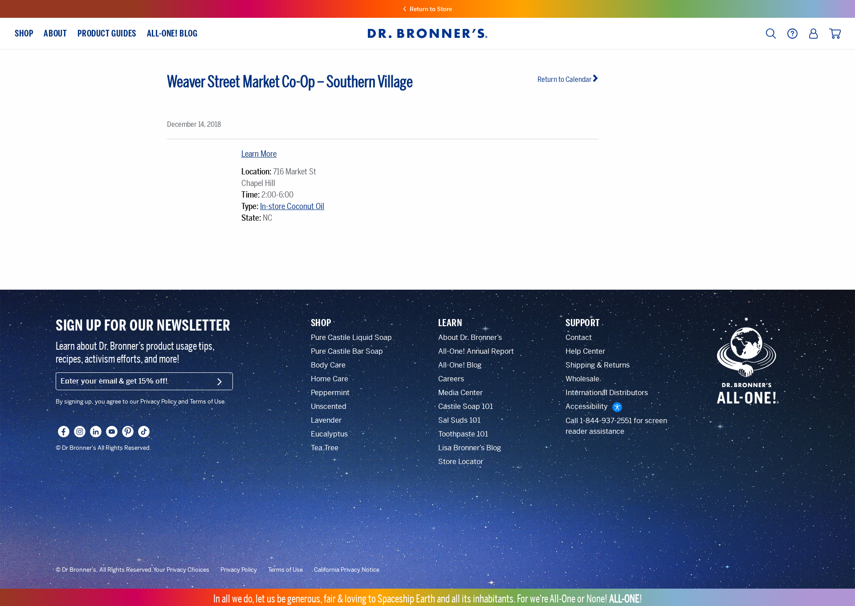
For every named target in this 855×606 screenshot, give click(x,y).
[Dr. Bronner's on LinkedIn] (96, 432)
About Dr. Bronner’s (470, 337)
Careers (451, 379)
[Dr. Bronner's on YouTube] (112, 432)
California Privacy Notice (346, 570)
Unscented (328, 406)
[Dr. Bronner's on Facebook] (64, 432)
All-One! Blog (459, 365)
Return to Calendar (564, 79)
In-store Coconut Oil (292, 206)
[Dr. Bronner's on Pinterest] (128, 432)
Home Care (329, 379)
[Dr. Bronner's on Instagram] (80, 432)
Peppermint (330, 392)
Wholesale (582, 379)
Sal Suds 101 (459, 420)
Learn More (259, 154)
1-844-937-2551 (606, 420)
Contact (579, 337)
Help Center (585, 351)
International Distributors (607, 392)
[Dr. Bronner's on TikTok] (144, 432)
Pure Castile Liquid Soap (351, 337)
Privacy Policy (238, 570)
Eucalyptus (329, 434)
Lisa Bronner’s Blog (469, 447)
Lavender (326, 420)
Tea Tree (324, 447)
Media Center (460, 392)
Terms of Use (285, 570)
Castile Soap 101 (465, 406)
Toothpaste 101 (463, 434)
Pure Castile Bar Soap (347, 351)
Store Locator (460, 461)
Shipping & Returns (598, 365)
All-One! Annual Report (476, 351)
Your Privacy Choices (181, 570)
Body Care (328, 365)
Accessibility (587, 406)
